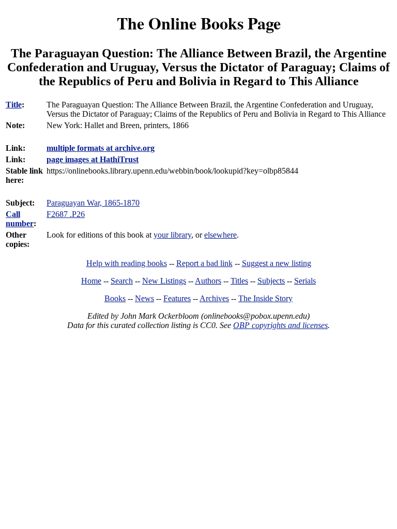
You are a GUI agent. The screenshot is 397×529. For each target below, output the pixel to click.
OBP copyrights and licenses (280, 325)
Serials (305, 280)
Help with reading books (126, 263)
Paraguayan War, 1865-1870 (93, 202)
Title (14, 104)
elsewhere (220, 234)
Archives (214, 298)
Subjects (271, 280)
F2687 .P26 (66, 214)
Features (177, 298)
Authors (208, 280)
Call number (20, 219)
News (144, 298)
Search (122, 280)
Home (91, 280)
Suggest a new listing (276, 263)
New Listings (164, 280)
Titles (239, 280)
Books (115, 298)
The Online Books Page (199, 23)
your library (172, 234)
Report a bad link (204, 263)
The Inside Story (265, 298)
